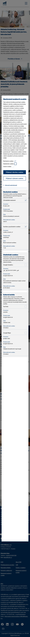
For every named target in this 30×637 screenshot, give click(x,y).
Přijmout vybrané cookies (14, 178)
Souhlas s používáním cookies (11, 226)
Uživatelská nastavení (9, 200)
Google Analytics (8, 265)
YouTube (5, 306)
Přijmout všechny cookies (14, 172)
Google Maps (7, 333)
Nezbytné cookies (8, 161)
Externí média (7, 166)
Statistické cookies (8, 164)
